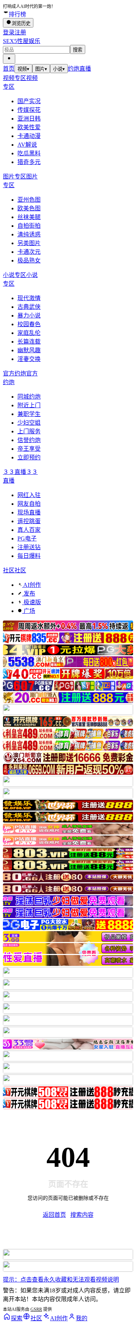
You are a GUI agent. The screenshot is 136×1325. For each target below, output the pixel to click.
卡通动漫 (29, 136)
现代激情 (29, 298)
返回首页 (54, 1215)
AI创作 (31, 585)
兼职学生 (29, 414)
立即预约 (29, 457)
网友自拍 (29, 504)
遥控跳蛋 (29, 521)
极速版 (31, 602)
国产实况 (29, 101)
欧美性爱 (29, 127)
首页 (9, 69)
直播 (85, 69)
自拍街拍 (29, 226)
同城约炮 (29, 397)
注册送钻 (29, 547)
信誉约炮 (29, 440)
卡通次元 (29, 252)
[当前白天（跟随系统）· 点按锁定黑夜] (9, 59)
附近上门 (29, 405)
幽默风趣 (29, 350)
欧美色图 (29, 208)
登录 (9, 32)
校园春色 (29, 324)
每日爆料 (29, 556)
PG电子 (27, 538)
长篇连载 (29, 341)
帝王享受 (29, 449)
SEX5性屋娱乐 (21, 41)
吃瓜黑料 (29, 153)
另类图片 (29, 243)
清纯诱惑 (29, 234)
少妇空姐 (29, 423)
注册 (20, 32)
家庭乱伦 (29, 333)
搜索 (77, 49)
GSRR (36, 1309)
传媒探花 (29, 110)
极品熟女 (29, 260)
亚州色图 (29, 200)
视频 (23, 69)
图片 (41, 69)
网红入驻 (29, 495)
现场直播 (29, 512)
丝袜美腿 (29, 217)
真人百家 (29, 530)
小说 (59, 69)
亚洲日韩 (29, 118)
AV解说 (27, 145)
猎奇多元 (29, 162)
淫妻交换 (29, 359)
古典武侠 (29, 307)
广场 (28, 611)
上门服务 (29, 431)
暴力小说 (29, 315)
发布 (28, 593)
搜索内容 (82, 1215)
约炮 (73, 69)
